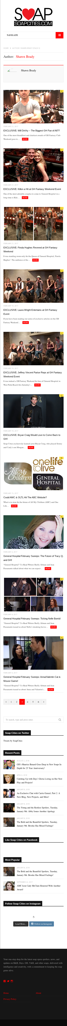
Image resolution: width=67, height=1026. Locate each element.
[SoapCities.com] (33, 17)
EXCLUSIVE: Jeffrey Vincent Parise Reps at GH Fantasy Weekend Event (32, 374)
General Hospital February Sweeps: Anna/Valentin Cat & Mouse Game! (31, 679)
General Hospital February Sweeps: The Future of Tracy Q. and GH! (33, 558)
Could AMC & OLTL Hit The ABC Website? (25, 497)
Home (6, 992)
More (25, 139)
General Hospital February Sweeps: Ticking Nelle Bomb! (32, 618)
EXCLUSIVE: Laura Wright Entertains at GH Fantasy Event (30, 312)
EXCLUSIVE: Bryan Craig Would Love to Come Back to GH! (31, 437)
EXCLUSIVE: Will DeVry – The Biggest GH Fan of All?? (31, 130)
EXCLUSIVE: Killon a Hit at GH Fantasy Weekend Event (32, 189)
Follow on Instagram (43, 923)
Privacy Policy (9, 999)
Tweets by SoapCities (12, 740)
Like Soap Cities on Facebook (21, 840)
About (38, 992)
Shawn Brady (28, 70)
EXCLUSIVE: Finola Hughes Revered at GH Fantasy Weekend (30, 249)
